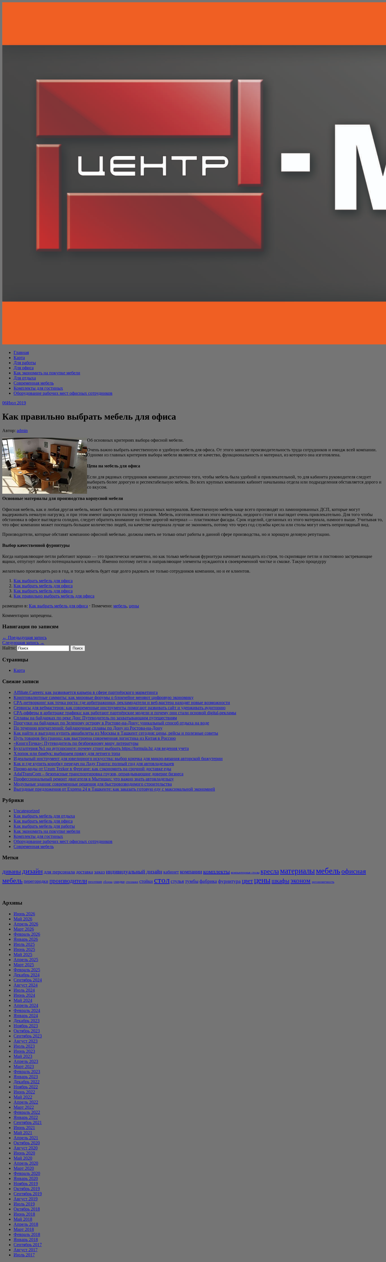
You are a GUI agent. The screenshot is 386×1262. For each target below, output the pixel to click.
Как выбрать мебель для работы (44, 826)
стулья (177, 881)
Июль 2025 (24, 944)
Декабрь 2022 (27, 1081)
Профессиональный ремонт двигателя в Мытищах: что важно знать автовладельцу (94, 778)
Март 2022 (24, 1107)
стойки (146, 881)
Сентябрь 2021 (28, 1122)
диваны (11, 871)
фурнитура (229, 881)
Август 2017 (26, 1249)
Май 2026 (23, 918)
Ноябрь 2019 (26, 1183)
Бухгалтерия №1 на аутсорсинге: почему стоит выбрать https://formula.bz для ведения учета (101, 748)
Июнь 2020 (24, 1153)
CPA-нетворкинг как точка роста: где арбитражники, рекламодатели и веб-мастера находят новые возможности (122, 702)
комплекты (216, 871)
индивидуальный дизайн (134, 872)
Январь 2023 (26, 1076)
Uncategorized (27, 810)
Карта (19, 357)
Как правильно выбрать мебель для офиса (54, 596)
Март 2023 (24, 1066)
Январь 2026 (26, 939)
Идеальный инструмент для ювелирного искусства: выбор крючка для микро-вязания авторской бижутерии (118, 758)
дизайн (32, 871)
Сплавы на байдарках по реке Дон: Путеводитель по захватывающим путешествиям (95, 717)
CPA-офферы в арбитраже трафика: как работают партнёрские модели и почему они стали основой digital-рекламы (125, 712)
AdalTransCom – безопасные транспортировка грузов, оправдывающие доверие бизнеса (98, 773)
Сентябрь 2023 (28, 1036)
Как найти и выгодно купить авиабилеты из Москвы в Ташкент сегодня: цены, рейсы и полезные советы (116, 733)
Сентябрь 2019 (28, 1193)
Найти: (9, 648)
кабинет (171, 872)
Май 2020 (23, 1158)
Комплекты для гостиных (38, 388)
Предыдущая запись (24, 637)
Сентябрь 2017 (28, 1244)
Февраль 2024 (27, 1010)
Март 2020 (24, 1168)
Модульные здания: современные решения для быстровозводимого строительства (93, 784)
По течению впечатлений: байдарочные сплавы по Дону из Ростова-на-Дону (88, 728)
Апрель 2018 (26, 1224)
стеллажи (132, 881)
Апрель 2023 (26, 1061)
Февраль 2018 (27, 1234)
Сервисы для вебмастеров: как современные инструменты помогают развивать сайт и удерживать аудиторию (119, 707)
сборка (107, 881)
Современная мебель (34, 383)
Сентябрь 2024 (28, 980)
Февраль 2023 (27, 1071)
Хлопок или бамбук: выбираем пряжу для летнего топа (67, 753)
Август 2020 (26, 1147)
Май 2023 (23, 1056)
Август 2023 (26, 1041)
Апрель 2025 (26, 959)
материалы (297, 871)
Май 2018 (23, 1219)
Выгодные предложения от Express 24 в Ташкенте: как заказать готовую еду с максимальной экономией (114, 789)
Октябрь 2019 (27, 1188)
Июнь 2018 (24, 1214)
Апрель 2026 (26, 924)
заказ (99, 872)
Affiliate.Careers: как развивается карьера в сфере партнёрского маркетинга (86, 692)
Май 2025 (23, 954)
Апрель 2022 (26, 1102)
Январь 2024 (26, 1015)
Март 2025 (24, 964)
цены (134, 605)
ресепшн (95, 881)
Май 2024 (23, 1000)
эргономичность (323, 881)
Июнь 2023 (24, 1051)
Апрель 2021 (26, 1137)
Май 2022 (23, 1097)
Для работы (25, 362)
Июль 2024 (24, 990)
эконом (300, 880)
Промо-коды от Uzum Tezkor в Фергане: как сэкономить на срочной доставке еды (92, 768)
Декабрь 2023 (27, 1020)
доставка (84, 872)
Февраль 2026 (27, 934)
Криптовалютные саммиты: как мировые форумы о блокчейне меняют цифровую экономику (104, 697)
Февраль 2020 (27, 1173)
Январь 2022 (26, 1117)
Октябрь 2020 (27, 1142)
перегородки (36, 881)
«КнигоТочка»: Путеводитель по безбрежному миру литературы (76, 743)
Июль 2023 (24, 1046)
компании (191, 872)
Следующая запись (23, 642)
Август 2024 (26, 985)
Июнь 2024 (24, 995)
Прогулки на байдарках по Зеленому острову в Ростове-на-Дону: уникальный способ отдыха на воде (111, 722)
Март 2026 (24, 929)
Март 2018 (24, 1229)
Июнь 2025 (24, 949)
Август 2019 (26, 1198)
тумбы (191, 881)
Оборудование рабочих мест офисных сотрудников (63, 393)
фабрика (208, 881)
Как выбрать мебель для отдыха (44, 816)
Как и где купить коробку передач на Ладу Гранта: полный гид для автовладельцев (94, 763)
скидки (119, 881)
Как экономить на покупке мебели (47, 372)
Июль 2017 (24, 1254)
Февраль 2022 (27, 1112)
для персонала (59, 872)
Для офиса (24, 367)
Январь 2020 (26, 1178)
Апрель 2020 (26, 1163)
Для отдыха (25, 378)
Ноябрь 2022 (26, 1086)
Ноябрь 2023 (26, 1025)
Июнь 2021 (24, 1127)
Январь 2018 (26, 1239)
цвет (247, 880)
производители (68, 880)
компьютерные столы (245, 872)
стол (162, 880)
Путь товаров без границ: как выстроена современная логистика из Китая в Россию (95, 738)
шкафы (280, 880)
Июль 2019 (24, 1203)
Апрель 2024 (26, 1005)
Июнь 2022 (24, 1092)
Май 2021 (23, 1132)
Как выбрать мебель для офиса (43, 580)
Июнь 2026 (24, 913)
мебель (120, 605)
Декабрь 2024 (27, 974)
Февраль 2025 (27, 969)
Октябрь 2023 (27, 1030)
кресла (270, 871)
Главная (21, 352)
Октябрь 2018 (27, 1209)
